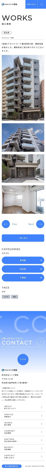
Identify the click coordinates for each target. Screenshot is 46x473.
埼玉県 (23, 269)
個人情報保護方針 (11, 466)
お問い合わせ (31, 4)
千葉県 (23, 277)
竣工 (14, 297)
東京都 (23, 260)
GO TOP (23, 359)
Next (31, 224)
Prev (14, 224)
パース (6, 297)
